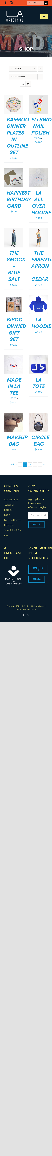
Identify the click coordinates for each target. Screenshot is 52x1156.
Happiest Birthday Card (18, 200)
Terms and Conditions (26, 610)
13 (40, 464)
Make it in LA (38, 569)
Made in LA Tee (14, 387)
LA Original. (26, 606)
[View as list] (28, 84)
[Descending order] (40, 69)
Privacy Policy (38, 606)
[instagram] (11, 2)
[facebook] (5, 2)
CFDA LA (36, 579)
